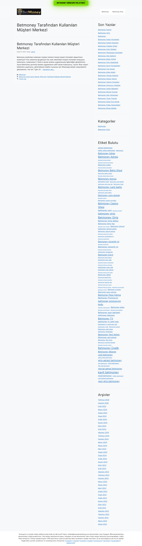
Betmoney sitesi (117, 307)
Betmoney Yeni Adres (108, 334)
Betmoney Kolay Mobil (106, 72)
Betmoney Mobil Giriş (104, 277)
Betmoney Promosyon (108, 298)
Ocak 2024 (102, 455)
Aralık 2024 (102, 419)
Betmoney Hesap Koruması (104, 249)
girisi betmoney (113, 363)
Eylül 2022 (102, 508)
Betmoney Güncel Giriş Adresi (105, 234)
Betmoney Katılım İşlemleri (108, 43)
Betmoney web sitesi (105, 329)
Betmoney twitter (114, 327)
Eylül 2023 (102, 469)
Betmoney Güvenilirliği (103, 239)
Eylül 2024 (102, 429)
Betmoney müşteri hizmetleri (105, 280)
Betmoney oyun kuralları (118, 287)
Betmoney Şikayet (107, 351)
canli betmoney (105, 355)
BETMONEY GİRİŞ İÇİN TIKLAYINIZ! (71, 3)
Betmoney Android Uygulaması (105, 162)
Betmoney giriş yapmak (104, 226)
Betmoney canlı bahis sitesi (104, 190)
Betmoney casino (102, 198)
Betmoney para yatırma (107, 292)
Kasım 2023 (102, 462)
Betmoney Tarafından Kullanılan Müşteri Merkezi (55, 77)
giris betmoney (102, 363)
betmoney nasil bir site (105, 282)
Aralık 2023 (102, 459)
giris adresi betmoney (110, 360)
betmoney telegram (106, 315)
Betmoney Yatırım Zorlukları (108, 82)
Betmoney (105, 12)
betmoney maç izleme (106, 270)
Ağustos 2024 (103, 433)
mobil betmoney (105, 376)
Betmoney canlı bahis (110, 187)
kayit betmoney (108, 372)
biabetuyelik (71, 543)
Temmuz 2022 (103, 514)
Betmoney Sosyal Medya (117, 310)
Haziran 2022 (103, 518)
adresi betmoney (105, 148)
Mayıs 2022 (102, 521)
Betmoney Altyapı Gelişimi (108, 76)
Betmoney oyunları (114, 290)
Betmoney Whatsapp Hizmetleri (110, 53)
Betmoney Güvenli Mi (103, 244)
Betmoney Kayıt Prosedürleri (109, 66)
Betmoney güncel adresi (106, 231)
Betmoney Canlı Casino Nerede (29, 77)
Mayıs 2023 (102, 482)
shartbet (76, 541)
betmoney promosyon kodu (109, 303)
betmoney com (105, 210)
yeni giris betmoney (108, 381)
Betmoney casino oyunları (107, 200)
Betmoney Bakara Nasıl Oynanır (105, 176)
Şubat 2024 (102, 452)
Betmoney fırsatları (117, 210)
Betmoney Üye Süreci (106, 69)
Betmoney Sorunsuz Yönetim (109, 85)
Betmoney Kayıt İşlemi (105, 257)
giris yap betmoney (104, 366)
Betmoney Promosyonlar (104, 307)
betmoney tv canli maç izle (107, 324)
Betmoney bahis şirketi (105, 173)
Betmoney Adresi (104, 30)
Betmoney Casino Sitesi (108, 205)
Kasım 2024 (102, 423)
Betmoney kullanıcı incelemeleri (105, 262)
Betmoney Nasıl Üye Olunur (104, 287)
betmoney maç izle (105, 267)
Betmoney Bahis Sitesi (110, 170)
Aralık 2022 (102, 498)
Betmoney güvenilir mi (108, 241)
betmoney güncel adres (107, 229)
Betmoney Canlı (118, 184)
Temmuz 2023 (103, 475)
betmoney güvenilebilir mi (106, 236)
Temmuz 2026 (103, 400)
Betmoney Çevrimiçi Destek (106, 342)
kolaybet (83, 541)
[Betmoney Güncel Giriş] (29, 12)
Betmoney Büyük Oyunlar (108, 92)
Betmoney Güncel (117, 226)
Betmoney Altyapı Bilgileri (104, 160)
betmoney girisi (106, 213)
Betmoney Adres (106, 153)
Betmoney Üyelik (108, 348)
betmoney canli (103, 182)
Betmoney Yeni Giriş (105, 340)
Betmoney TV (105, 318)
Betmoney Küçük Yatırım (107, 79)
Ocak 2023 (102, 495)
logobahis (68, 541)
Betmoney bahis (104, 165)
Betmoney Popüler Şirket (107, 46)
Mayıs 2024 (102, 442)
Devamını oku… (49, 69)
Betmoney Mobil (104, 275)
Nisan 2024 (102, 446)
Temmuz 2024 (103, 436)
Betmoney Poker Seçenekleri (109, 105)
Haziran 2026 (103, 403)
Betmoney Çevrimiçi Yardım (104, 345)
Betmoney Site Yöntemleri (108, 95)
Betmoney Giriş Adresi (108, 221)
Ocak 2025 (102, 416)
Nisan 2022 (102, 524)
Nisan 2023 (102, 485)
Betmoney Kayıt (105, 255)
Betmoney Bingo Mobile (107, 108)
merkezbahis (115, 541)
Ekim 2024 (102, 426)
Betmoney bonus (107, 178)
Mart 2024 (102, 449)
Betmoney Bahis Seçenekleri (105, 167)
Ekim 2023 (102, 465)
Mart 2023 (102, 488)
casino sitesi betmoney (105, 357)
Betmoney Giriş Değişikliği (108, 62)
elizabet (90, 541)
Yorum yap (22, 79)
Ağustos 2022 (103, 511)
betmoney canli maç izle (105, 184)
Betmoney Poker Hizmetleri (108, 40)
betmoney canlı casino (105, 192)
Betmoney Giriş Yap (106, 224)
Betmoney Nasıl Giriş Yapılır (105, 285)
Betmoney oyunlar (102, 289)
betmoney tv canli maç (108, 321)
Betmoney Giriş (118, 12)
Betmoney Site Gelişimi (107, 56)
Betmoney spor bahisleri (109, 312)
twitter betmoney (118, 376)
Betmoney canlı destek (109, 195)
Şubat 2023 (102, 491)
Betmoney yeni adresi (107, 337)
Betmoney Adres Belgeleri (108, 89)
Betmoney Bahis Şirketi (107, 59)
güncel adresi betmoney (110, 368)
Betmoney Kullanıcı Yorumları (105, 265)
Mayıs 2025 (102, 410)
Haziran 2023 (103, 478)
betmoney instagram (105, 252)
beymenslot (98, 541)
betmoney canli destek (117, 181)
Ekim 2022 (102, 505)
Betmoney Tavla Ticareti (107, 98)
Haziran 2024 (103, 439)
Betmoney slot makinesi (104, 310)
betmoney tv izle (103, 327)
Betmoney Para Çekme (109, 295)
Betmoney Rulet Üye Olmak (108, 102)
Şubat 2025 (102, 413)
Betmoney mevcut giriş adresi (105, 272)
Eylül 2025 (102, 406)
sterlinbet (106, 541)
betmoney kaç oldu (105, 260)
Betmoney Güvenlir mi (108, 247)
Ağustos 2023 (103, 472)
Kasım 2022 (102, 501)
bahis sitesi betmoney (106, 150)
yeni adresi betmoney (105, 378)
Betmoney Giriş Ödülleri (107, 49)
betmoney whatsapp (105, 332)
